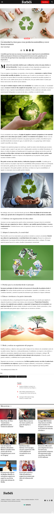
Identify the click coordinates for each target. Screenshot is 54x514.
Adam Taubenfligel (5, 46)
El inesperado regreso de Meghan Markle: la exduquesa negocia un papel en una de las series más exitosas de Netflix (8, 477)
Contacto (18, 499)
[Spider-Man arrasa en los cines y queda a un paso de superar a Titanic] (27, 414)
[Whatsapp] (21, 50)
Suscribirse (45, 2)
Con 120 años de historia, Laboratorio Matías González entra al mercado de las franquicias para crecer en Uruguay (8, 450)
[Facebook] (27, 50)
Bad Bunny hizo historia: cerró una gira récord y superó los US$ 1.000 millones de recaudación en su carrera (26, 450)
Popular (19, 383)
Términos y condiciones (6, 499)
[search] (52, 2)
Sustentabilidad (21, 376)
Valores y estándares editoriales (27, 499)
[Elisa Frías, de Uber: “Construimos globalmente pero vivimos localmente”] (8, 414)
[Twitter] (24, 50)
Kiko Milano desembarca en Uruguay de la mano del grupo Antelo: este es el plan (28, 392)
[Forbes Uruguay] (27, 2)
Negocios (12, 376)
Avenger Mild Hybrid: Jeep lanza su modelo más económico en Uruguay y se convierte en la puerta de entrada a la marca (27, 397)
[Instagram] (49, 501)
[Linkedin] (32, 50)
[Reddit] (30, 50)
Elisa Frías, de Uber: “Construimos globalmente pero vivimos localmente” (7, 423)
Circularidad (4, 376)
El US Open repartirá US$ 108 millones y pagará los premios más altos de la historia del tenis (26, 476)
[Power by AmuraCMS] (27, 504)
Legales (13, 499)
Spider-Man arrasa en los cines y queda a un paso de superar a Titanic (26, 423)
